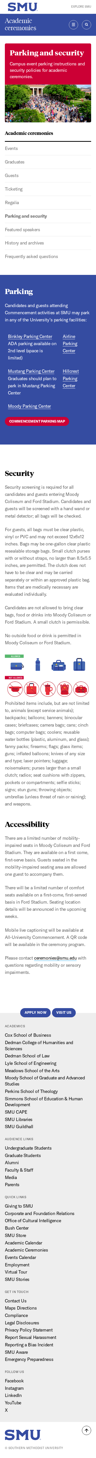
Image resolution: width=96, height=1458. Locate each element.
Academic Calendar (23, 1243)
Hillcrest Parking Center (71, 378)
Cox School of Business (28, 1035)
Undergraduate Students (28, 1148)
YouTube (13, 1403)
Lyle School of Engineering (30, 1063)
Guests (11, 175)
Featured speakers (22, 229)
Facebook (14, 1381)
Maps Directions (21, 1308)
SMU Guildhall (19, 1126)
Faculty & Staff (19, 1170)
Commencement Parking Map (37, 421)
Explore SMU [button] (81, 6)
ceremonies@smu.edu (55, 958)
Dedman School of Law (27, 1056)
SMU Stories (17, 1279)
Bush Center (17, 1228)
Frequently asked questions (31, 256)
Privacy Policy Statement (28, 1330)
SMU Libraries (19, 1119)
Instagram (14, 1388)
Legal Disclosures (22, 1323)
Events (11, 148)
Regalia (12, 202)
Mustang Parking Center (31, 371)
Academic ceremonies (20, 24)
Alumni (12, 1162)
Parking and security (26, 216)
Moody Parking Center (29, 406)
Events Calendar (20, 1257)
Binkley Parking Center (30, 336)
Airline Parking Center (70, 343)
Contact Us (16, 1301)
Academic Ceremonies (26, 1250)
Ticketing (14, 189)
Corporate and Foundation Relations (39, 1213)
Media (11, 1177)
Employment (17, 1265)
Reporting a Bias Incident (29, 1345)
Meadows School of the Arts (32, 1071)
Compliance (16, 1315)
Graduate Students (23, 1155)
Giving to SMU (19, 1206)
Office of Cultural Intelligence (33, 1220)
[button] (86, 1430)
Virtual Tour (16, 1272)
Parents (12, 1184)
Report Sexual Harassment (30, 1337)
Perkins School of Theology (31, 1091)
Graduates (15, 162)
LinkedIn (13, 1395)
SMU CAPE (16, 1112)
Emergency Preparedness (29, 1359)
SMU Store (15, 1235)
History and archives (24, 243)
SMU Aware (16, 1352)
